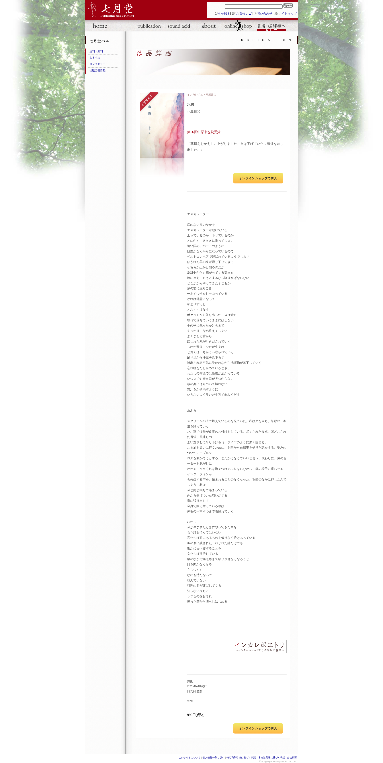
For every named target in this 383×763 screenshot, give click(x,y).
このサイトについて (190, 757)
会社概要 (292, 757)
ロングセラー (98, 64)
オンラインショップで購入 (258, 178)
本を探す (224, 13)
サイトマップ (287, 13)
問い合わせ (264, 13)
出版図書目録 (98, 70)
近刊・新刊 (96, 51)
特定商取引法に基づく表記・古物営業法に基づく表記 (256, 757)
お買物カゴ (244, 13)
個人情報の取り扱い (214, 757)
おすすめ (95, 57)
